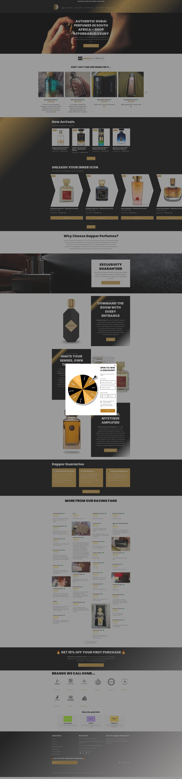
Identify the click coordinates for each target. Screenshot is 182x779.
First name (103, 378)
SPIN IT (108, 410)
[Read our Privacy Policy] (114, 404)
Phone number (104, 392)
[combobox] (104, 396)
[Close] (115, 365)
